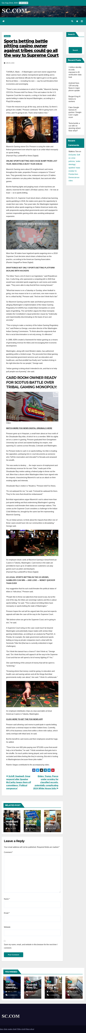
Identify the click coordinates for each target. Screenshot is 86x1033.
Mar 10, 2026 (32, 991)
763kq (19, 1029)
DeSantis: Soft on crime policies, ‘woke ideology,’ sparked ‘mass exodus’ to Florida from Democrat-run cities (74, 168)
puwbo (10, 1029)
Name (7, 899)
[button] (72, 21)
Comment (8, 852)
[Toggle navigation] (81, 21)
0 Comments (12, 995)
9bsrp (28, 1029)
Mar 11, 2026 (12, 991)
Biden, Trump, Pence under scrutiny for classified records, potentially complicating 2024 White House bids (45, 782)
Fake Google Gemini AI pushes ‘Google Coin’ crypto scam (75, 112)
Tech (7, 981)
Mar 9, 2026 (74, 991)
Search (71, 34)
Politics (7, 36)
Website (7, 927)
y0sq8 (14, 1029)
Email (7, 913)
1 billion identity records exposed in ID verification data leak (75, 72)
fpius (1, 1029)
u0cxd (32, 1029)
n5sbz (6, 1029)
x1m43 (23, 1029)
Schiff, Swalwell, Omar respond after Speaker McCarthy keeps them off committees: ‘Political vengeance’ (18, 782)
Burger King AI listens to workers (74, 99)
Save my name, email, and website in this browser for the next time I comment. (30, 946)
